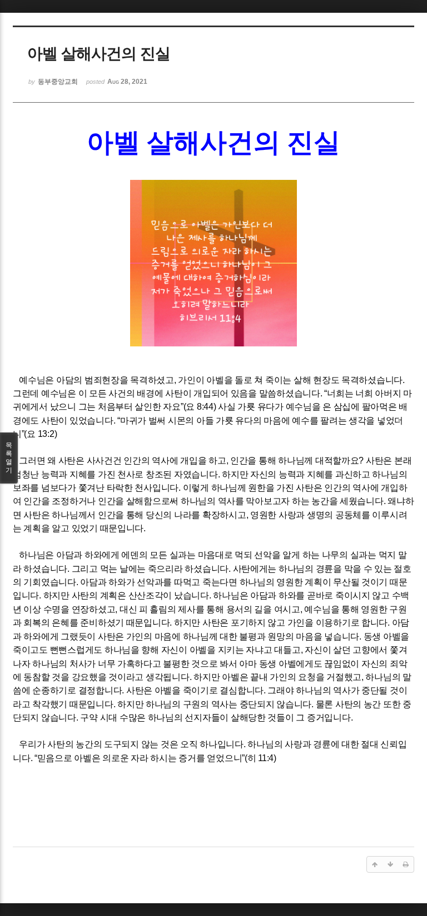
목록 (9, 457)
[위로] (375, 864)
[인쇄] (406, 864)
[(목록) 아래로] (390, 864)
